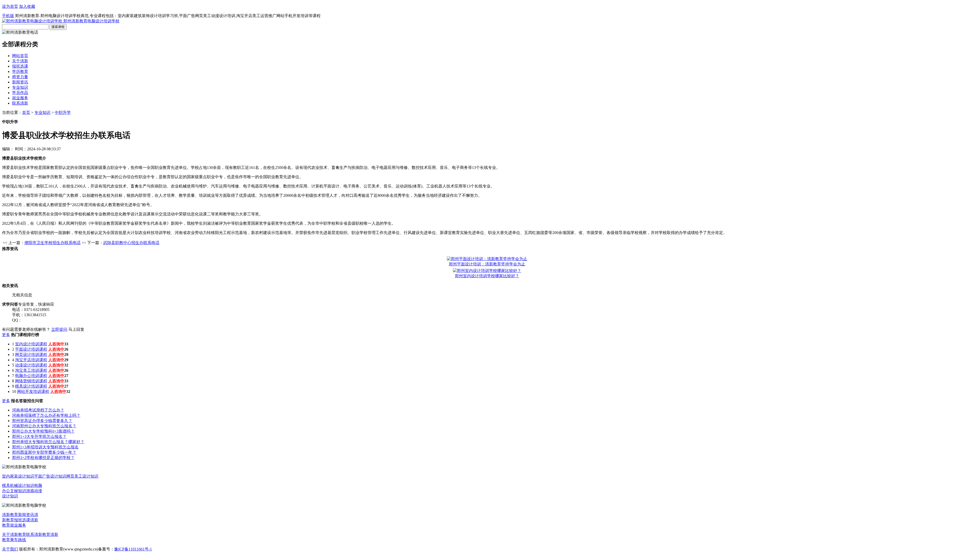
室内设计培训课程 (31, 344)
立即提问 (59, 329)
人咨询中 (56, 344)
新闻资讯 (20, 82)
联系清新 (20, 103)
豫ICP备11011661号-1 (133, 549)
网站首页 (20, 56)
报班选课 (20, 66)
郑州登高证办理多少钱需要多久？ (42, 421)
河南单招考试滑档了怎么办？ (38, 410)
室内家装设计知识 (18, 476)
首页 (26, 112)
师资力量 (20, 77)
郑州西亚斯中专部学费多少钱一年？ (44, 452)
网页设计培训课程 (31, 354)
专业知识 (20, 87)
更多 (6, 335)
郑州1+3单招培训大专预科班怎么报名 (45, 447)
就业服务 (20, 98)
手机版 (8, 16)
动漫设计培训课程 (31, 365)
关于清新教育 (14, 534)
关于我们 (10, 549)
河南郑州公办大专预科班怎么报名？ (44, 426)
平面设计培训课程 (31, 349)
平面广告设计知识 (50, 476)
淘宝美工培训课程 (31, 370)
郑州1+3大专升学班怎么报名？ (39, 436)
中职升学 (63, 112)
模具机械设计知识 (18, 485)
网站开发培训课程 (33, 391)
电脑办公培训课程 (31, 376)
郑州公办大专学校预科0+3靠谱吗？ (43, 431)
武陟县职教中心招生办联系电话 (131, 243)
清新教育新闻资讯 (18, 515)
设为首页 (10, 6)
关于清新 (20, 61)
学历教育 (20, 71)
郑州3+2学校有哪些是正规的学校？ (43, 457)
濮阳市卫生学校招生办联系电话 (52, 243)
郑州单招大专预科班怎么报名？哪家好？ (48, 442)
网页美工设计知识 (82, 476)
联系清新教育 (38, 534)
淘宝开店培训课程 (31, 360)
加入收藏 (27, 6)
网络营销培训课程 (31, 381)
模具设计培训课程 (31, 386)
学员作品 (20, 92)
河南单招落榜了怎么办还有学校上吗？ (46, 415)
